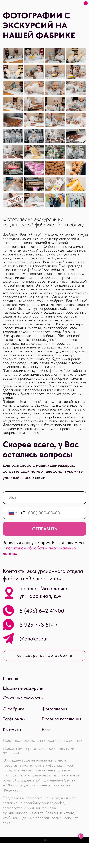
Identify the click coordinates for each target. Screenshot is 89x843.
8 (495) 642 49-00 (41, 611)
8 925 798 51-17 (38, 624)
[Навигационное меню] (86, 3)
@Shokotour (33, 638)
